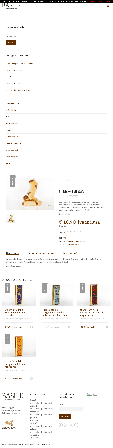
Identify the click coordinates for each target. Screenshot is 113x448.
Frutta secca (10, 97)
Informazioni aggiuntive (41, 253)
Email (61, 404)
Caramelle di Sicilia (13, 84)
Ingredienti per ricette (14, 103)
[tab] (14, 253)
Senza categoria (12, 157)
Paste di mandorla (12, 137)
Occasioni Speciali (12, 123)
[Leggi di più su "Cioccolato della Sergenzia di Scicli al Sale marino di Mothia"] (69, 327)
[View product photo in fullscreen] (50, 205)
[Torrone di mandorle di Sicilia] (61, 180)
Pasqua (8, 130)
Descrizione (12, 253)
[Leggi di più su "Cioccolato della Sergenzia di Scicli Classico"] (31, 327)
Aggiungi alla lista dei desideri (71, 232)
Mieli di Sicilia (11, 110)
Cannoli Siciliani (11, 77)
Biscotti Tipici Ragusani (68, 196)
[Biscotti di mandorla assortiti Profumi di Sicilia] (68, 180)
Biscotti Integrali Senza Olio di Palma (20, 64)
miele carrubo (68, 244)
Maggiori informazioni (96, 1)
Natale (8, 117)
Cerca (10, 43)
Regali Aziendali (12, 150)
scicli (77, 244)
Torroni (8, 163)
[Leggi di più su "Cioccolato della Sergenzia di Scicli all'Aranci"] (31, 379)
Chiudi (108, 1)
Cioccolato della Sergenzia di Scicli (18, 319)
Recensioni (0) (70, 253)
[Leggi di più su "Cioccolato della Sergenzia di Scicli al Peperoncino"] (107, 327)
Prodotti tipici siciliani (14, 143)
